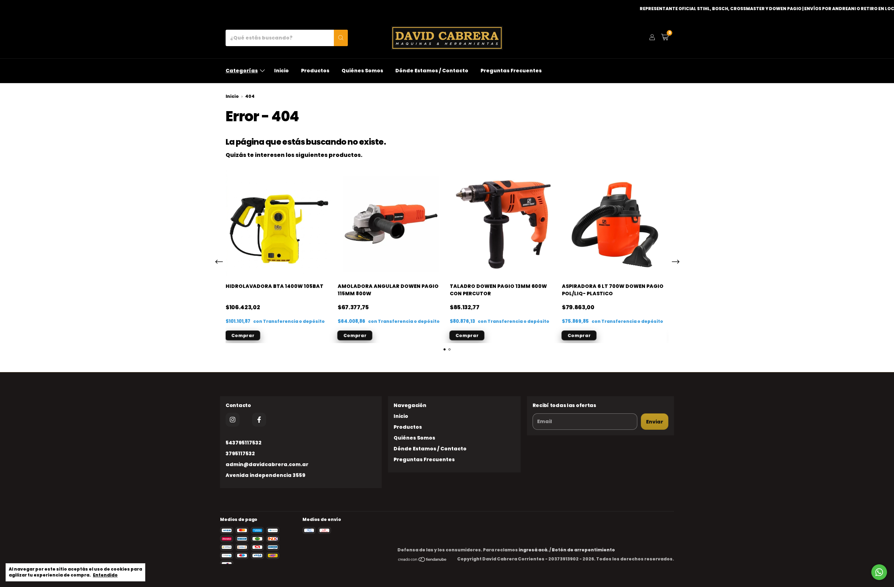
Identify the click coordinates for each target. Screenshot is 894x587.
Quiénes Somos (362, 70)
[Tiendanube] (422, 561)
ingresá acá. (534, 550)
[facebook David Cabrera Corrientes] (259, 420)
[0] (664, 38)
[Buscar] (341, 38)
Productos (315, 70)
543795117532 (244, 442)
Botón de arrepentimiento (583, 550)
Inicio (281, 70)
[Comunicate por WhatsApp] (879, 572)
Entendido (105, 575)
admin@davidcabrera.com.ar (267, 464)
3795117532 (240, 453)
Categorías (242, 70)
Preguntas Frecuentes (511, 70)
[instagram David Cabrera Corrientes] (233, 420)
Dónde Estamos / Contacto (431, 70)
